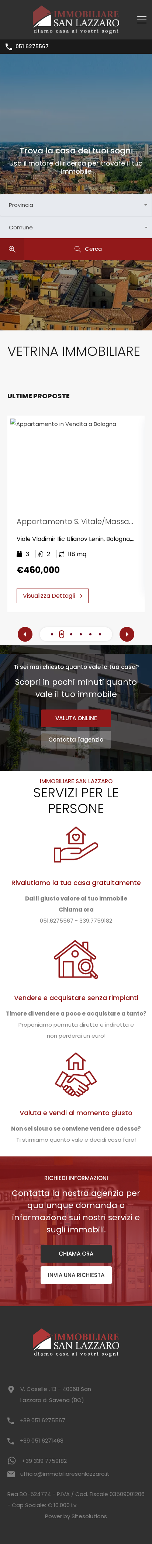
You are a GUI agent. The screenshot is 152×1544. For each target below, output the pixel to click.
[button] (52, 634)
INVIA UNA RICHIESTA (76, 1275)
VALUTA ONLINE (76, 718)
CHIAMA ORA (76, 1253)
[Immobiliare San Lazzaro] (76, 30)
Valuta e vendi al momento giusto (76, 1112)
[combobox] (76, 205)
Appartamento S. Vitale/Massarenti (81, 521)
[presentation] (25, 634)
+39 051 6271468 (41, 1440)
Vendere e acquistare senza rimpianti (76, 997)
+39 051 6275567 (42, 1420)
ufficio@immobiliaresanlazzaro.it (65, 1474)
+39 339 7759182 (44, 1461)
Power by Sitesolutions (76, 1516)
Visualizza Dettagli (49, 595)
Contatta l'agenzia (76, 739)
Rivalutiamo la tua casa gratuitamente (76, 882)
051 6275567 (32, 47)
